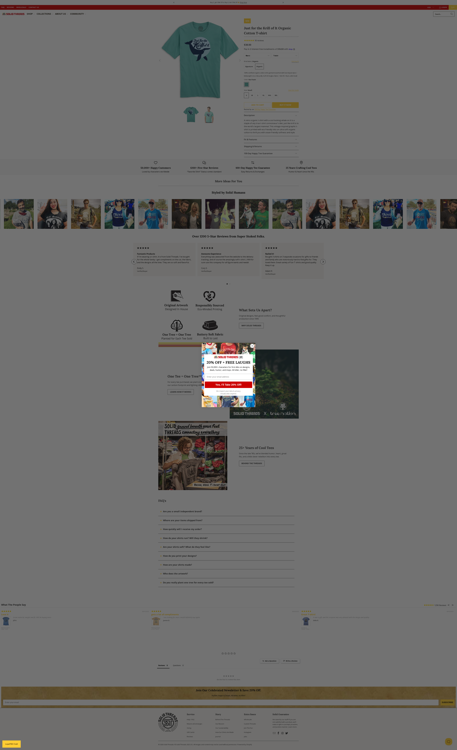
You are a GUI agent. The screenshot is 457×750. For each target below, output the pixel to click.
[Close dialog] (252, 346)
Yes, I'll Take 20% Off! (228, 384)
